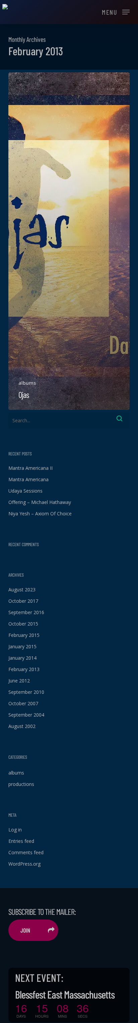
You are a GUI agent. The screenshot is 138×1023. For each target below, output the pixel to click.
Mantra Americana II (30, 468)
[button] (116, 11)
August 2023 (22, 589)
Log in (15, 829)
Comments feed (26, 852)
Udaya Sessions (25, 491)
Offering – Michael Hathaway (39, 502)
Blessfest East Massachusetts (65, 994)
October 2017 (23, 601)
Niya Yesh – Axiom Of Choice (40, 513)
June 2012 (19, 680)
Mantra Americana (28, 479)
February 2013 (24, 669)
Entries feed (21, 841)
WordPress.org (24, 864)
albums (27, 383)
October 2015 (23, 623)
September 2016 (26, 612)
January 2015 (22, 646)
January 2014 (22, 658)
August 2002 (22, 726)
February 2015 (24, 635)
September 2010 (26, 692)
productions (21, 784)
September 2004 (26, 715)
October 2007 (23, 703)
